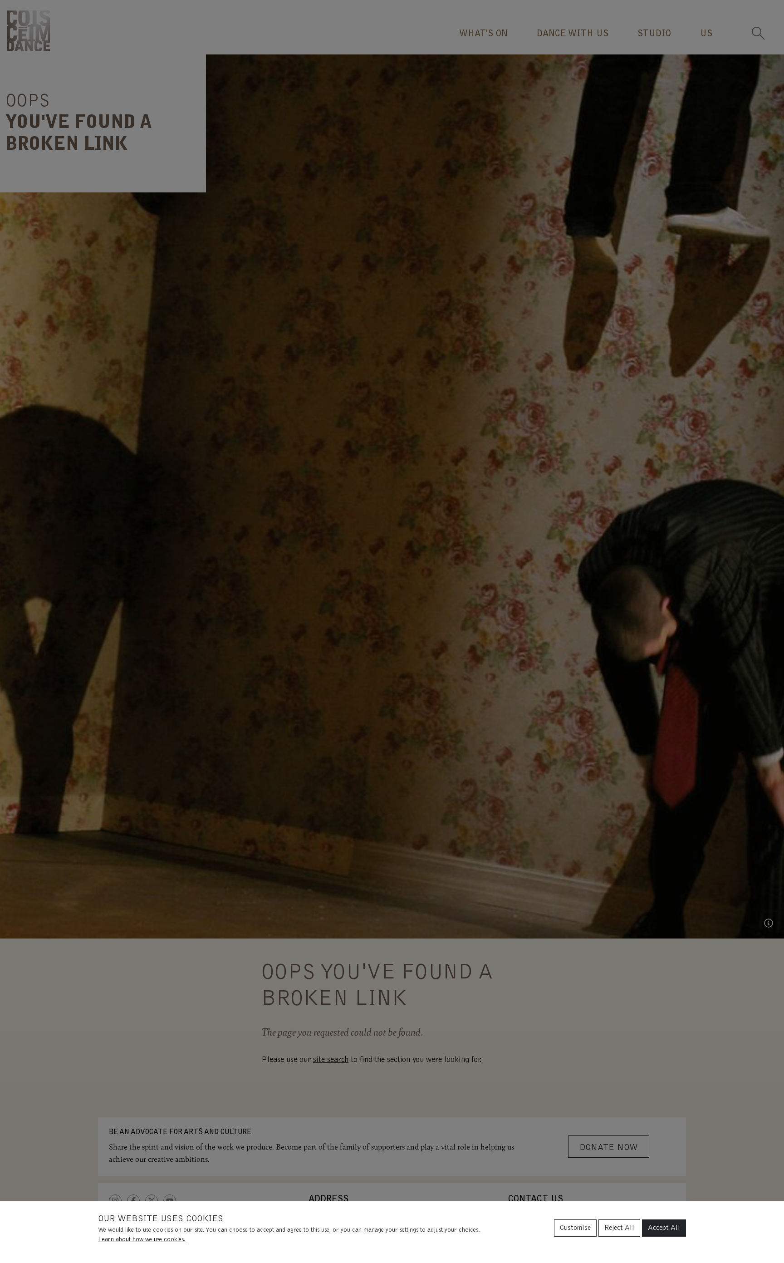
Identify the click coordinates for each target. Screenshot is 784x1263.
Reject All (619, 1228)
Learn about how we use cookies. (142, 1240)
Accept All (664, 1228)
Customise (575, 1228)
